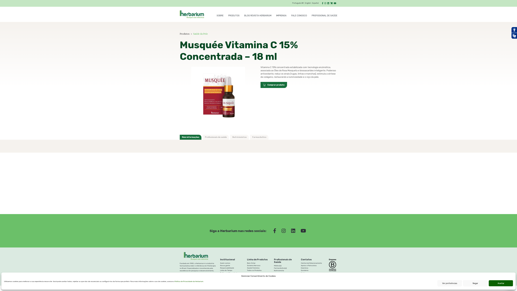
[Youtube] (335, 3)
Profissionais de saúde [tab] (216, 137)
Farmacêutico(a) (280, 268)
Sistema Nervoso (253, 265)
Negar (475, 283)
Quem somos (225, 263)
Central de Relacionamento (311, 263)
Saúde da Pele (200, 33)
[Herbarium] (196, 14)
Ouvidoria (304, 270)
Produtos (185, 33)
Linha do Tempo (226, 270)
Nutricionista (279, 270)
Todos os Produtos (254, 270)
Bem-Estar (251, 263)
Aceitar (501, 283)
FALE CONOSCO (299, 15)
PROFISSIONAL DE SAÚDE (324, 15)
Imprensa (281, 15)
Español (315, 3)
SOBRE (220, 15)
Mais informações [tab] (190, 137)
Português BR (298, 3)
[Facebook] (322, 3)
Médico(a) (278, 266)
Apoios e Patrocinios (309, 265)
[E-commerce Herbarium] (331, 3)
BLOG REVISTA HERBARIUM (257, 15)
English (308, 3)
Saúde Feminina (253, 268)
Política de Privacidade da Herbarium (189, 281)
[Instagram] (325, 3)
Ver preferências (449, 283)
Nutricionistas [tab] (239, 137)
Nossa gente (225, 265)
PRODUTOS (234, 15)
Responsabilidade (227, 268)
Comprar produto (275, 85)
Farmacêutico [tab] (259, 137)
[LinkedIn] (328, 3)
